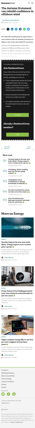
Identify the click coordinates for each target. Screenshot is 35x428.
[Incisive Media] (4, 409)
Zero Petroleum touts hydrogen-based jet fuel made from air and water (18, 200)
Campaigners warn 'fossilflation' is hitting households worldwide (16, 181)
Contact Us (4, 370)
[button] (29, 3)
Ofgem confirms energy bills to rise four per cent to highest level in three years (17, 342)
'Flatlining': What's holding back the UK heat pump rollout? (18, 171)
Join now (17, 115)
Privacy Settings (6, 379)
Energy (3, 239)
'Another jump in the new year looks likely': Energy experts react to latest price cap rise (19, 161)
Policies (3, 384)
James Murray (8, 257)
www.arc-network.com (16, 422)
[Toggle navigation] (32, 3)
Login (17, 135)
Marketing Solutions (7, 373)
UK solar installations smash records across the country (18, 191)
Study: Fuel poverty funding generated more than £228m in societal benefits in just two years (17, 293)
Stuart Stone (8, 306)
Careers (3, 387)
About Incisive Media (8, 376)
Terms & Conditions (7, 382)
